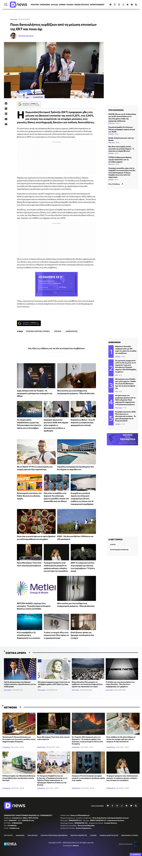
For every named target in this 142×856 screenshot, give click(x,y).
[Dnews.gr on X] (114, 4)
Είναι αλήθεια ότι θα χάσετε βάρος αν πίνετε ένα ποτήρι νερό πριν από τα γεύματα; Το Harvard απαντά (121, 739)
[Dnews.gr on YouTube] (131, 4)
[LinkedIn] (6, 114)
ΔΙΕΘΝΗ (62, 5)
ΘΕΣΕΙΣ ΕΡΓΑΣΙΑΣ (81, 5)
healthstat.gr (41, 747)
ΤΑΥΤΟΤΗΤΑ (8, 835)
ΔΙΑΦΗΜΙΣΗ (20, 835)
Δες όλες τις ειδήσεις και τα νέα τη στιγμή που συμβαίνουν (56, 348)
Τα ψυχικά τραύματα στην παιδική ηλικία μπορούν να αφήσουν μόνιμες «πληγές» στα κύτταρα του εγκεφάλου (122, 778)
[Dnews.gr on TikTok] (123, 4)
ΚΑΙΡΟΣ (113, 544)
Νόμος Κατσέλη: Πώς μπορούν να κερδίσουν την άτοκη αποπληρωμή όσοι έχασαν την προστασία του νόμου (87, 684)
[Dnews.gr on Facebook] (110, 4)
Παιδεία (118, 424)
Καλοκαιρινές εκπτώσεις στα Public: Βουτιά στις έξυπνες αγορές (29, 496)
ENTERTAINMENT (97, 5)
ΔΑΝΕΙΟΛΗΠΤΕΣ (71, 331)
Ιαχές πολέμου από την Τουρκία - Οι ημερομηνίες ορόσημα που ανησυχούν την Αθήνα (34, 393)
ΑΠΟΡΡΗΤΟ (136, 854)
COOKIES (93, 835)
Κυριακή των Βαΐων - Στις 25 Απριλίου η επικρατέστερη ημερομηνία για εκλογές (83, 422)
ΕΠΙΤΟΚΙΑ (57, 331)
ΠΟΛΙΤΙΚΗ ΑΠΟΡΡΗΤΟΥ (78, 835)
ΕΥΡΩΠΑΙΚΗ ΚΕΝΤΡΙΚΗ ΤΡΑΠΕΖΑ (38, 331)
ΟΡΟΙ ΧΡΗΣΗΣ (33, 835)
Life (116, 375)
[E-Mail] (6, 119)
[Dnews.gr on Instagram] (119, 4)
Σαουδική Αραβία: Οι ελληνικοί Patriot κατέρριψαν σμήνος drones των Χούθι (121, 129)
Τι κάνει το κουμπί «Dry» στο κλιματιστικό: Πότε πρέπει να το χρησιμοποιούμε (56, 635)
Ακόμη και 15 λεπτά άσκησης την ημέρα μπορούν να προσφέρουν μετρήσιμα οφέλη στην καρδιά (88, 778)
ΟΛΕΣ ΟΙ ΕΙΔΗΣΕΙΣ (97, 806)
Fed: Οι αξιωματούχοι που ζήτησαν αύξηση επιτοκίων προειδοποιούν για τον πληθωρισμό (20, 684)
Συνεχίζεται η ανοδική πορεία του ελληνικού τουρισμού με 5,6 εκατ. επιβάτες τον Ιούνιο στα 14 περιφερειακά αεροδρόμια (82, 498)
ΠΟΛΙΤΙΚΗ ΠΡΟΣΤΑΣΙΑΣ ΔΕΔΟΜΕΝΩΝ (54, 835)
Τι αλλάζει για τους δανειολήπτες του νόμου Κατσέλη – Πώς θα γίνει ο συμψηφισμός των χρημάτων (120, 684)
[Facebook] (6, 103)
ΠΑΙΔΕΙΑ (70, 5)
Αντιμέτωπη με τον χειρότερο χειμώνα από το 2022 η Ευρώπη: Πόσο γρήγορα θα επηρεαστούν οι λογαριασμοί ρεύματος (125, 399)
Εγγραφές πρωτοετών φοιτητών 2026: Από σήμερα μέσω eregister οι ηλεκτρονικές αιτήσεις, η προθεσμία (56, 425)
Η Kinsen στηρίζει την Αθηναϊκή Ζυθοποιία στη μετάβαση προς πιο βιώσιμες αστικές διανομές (18, 778)
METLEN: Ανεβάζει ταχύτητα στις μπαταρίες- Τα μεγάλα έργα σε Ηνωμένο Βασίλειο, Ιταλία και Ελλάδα (34, 606)
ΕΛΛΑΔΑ (54, 5)
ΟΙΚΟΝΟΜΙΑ (45, 5)
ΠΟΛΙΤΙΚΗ (35, 5)
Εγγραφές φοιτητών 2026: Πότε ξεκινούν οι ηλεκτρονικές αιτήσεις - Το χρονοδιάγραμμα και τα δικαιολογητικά (125, 416)
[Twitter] (6, 109)
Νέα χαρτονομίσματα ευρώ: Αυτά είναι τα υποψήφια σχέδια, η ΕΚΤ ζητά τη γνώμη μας (54, 684)
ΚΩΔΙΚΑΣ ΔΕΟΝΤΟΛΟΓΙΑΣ (109, 835)
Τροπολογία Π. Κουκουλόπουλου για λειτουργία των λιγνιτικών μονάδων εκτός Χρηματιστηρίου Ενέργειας (18, 739)
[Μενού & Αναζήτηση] (5, 4)
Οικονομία (13, 19)
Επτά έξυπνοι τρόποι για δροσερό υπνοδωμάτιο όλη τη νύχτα (82, 635)
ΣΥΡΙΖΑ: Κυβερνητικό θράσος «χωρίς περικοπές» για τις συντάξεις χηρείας (120, 159)
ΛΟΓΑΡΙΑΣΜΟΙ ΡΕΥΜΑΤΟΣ (119, 550)
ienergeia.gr (6, 747)
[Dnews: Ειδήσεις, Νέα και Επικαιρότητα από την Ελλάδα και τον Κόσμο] (18, 5)
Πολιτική (111, 123)
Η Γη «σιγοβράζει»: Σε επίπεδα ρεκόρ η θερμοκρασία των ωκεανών (28, 635)
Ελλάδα (111, 134)
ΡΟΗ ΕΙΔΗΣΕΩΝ (115, 110)
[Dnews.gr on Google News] (127, 4)
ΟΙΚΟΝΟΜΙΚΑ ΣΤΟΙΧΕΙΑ (129, 835)
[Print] (6, 124)
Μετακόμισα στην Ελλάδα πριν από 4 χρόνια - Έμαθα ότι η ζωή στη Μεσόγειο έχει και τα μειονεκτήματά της (125, 383)
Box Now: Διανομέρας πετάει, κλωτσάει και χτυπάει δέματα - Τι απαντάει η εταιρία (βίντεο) (121, 148)
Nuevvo (76, 845)
